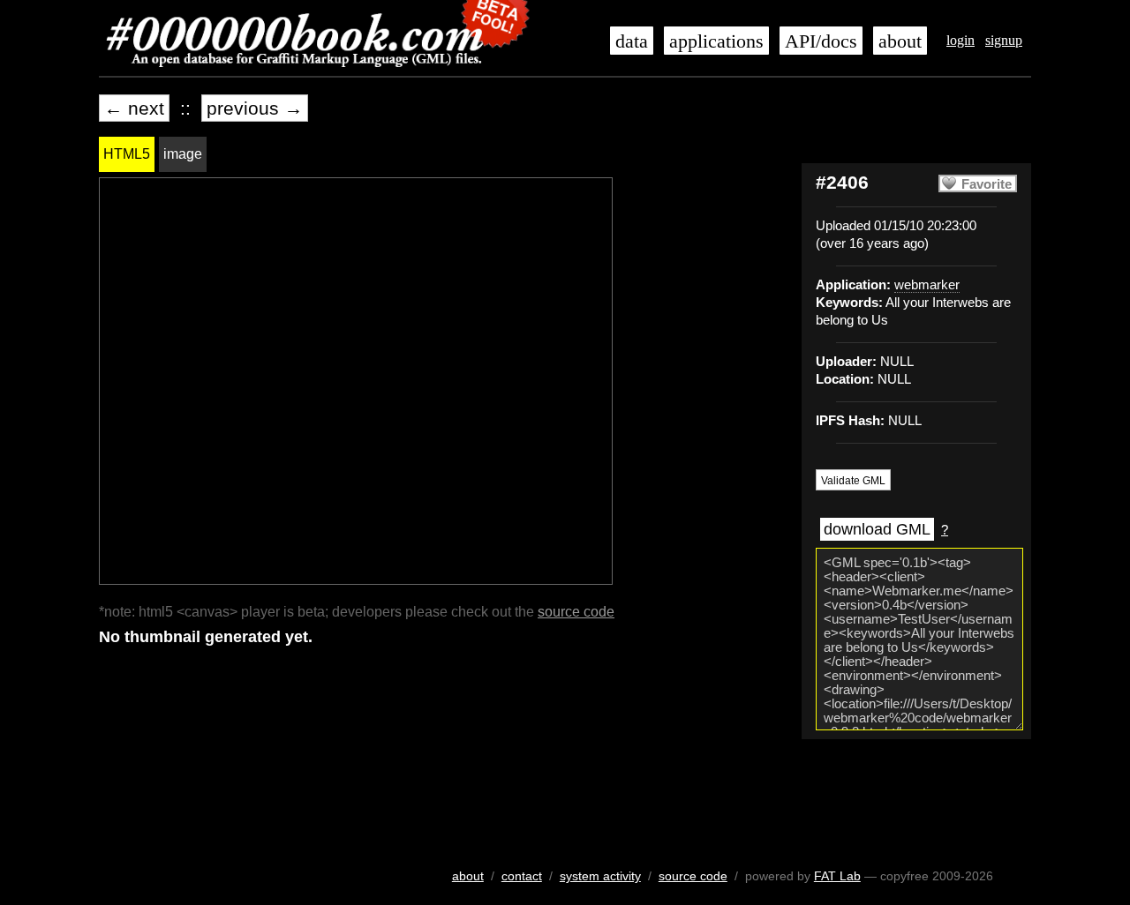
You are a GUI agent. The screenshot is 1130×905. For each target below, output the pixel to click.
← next (134, 108)
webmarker (927, 285)
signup (1003, 40)
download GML (877, 529)
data (631, 41)
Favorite (986, 184)
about (900, 41)
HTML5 (126, 153)
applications (716, 41)
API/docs (821, 41)
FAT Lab (837, 876)
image (182, 153)
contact (521, 876)
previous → (255, 108)
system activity (600, 876)
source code (576, 611)
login (960, 40)
